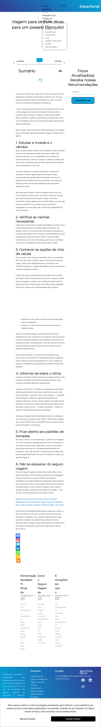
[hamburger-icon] (63, 6)
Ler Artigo (23, 568)
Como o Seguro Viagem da (42, 584)
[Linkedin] (18, 548)
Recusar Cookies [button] (27, 719)
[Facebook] (18, 535)
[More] (18, 561)
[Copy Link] (18, 557)
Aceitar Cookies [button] (73, 719)
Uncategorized (26, 595)
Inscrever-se (83, 100)
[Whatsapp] (18, 552)
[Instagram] (18, 540)
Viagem (46, 9)
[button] (60, 71)
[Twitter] (18, 544)
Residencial (48, 15)
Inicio (45, 6)
